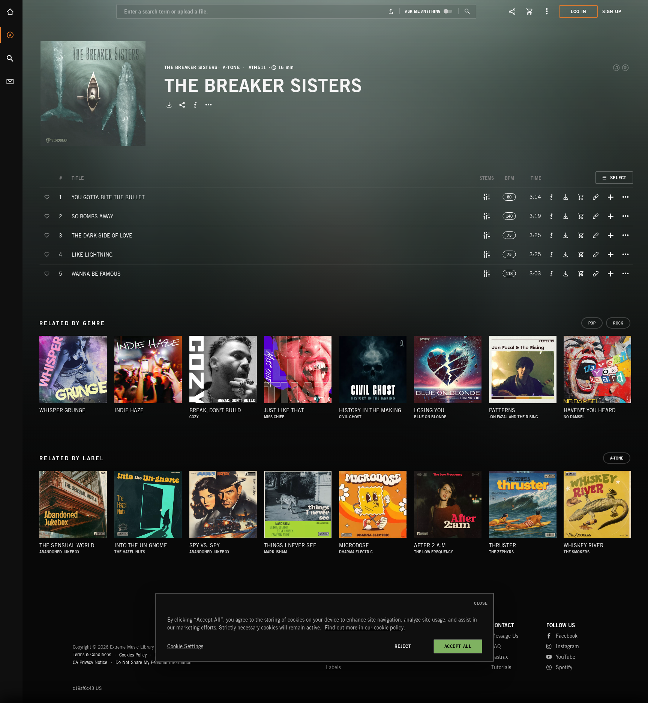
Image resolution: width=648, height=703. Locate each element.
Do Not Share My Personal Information (154, 662)
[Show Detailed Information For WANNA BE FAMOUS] (551, 273)
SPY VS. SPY (204, 545)
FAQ (496, 646)
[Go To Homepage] (63, 11)
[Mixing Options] (486, 197)
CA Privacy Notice (90, 662)
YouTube (565, 657)
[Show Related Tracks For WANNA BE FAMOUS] (595, 273)
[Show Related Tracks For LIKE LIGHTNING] (595, 254)
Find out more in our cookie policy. (365, 628)
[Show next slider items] (638, 373)
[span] (108, 197)
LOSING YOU (429, 410)
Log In (578, 11)
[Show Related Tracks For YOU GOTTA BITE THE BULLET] (595, 197)
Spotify (625, 67)
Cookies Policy (133, 654)
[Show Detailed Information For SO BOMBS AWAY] (551, 216)
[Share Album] (182, 104)
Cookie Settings (185, 646)
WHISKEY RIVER (583, 545)
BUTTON (208, 104)
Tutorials (501, 667)
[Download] (169, 104)
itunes (616, 67)
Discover (11, 35)
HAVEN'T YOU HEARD (589, 410)
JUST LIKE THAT (284, 410)
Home (11, 12)
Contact (11, 81)
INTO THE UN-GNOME (140, 545)
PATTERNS (502, 410)
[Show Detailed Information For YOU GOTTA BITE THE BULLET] (551, 197)
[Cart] (529, 11)
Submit (467, 11)
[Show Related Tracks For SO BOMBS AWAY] (595, 216)
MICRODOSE (354, 545)
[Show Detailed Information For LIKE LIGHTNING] (551, 254)
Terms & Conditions (92, 654)
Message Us (504, 636)
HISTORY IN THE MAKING (370, 410)
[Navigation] (546, 11)
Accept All (458, 646)
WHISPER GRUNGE (62, 410)
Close (481, 603)
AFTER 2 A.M (430, 545)
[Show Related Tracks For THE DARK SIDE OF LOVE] (595, 235)
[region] (324, 627)
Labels (333, 667)
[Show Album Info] (195, 104)
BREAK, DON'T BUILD (215, 410)
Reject (402, 646)
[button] (93, 93)
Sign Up (611, 11)
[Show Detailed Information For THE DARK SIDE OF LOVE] (551, 235)
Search (11, 58)
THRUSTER (502, 545)
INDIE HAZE (129, 410)
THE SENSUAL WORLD (66, 545)
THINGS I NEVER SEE (290, 545)
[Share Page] (512, 11)
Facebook (567, 636)
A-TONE (231, 67)
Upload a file (391, 11)
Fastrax (499, 657)
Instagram (567, 646)
